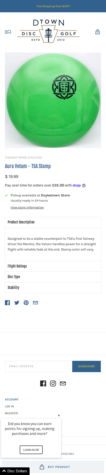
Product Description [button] (21, 222)
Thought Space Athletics (23, 157)
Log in (9, 406)
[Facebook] (43, 384)
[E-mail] (63, 384)
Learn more (31, 450)
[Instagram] (53, 384)
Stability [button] (13, 287)
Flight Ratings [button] (17, 266)
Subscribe (86, 366)
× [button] (59, 415)
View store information (27, 207)
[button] (37, 471)
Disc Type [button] (14, 277)
